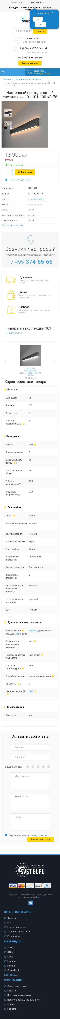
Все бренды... (11, 975)
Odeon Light (13, 970)
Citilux (10, 952)
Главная (7, 79)
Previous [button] (10, 363)
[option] (7, 113)
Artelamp (11, 947)
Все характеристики (13, 225)
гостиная (33, 630)
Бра (9, 922)
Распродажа (13, 936)
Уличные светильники (18, 931)
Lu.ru (38, 897)
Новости (11, 1009)
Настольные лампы (17, 927)
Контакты (30, 10)
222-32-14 (33, 48)
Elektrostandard (36, 199)
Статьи (11, 1004)
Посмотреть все (14, 333)
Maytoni (11, 966)
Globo (10, 956)
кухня (18, 634)
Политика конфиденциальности (23, 1000)
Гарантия (46, 7)
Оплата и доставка (30, 7)
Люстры (11, 918)
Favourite (11, 961)
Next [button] (52, 360)
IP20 (31, 691)
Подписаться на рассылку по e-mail (28, 835)
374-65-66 (30, 57)
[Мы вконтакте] (30, 904)
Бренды (13, 7)
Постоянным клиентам (19, 995)
